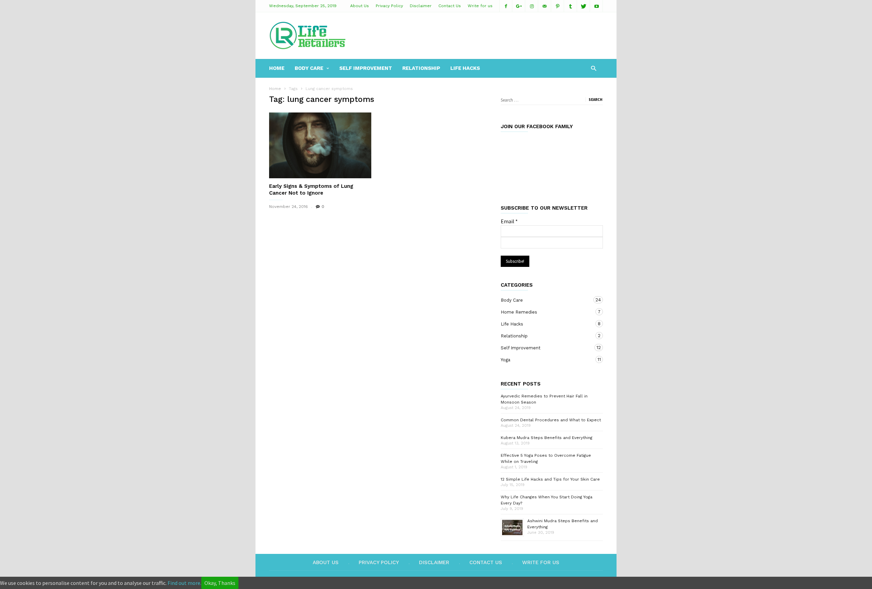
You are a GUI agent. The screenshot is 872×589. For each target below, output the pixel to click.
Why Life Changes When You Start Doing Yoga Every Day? (546, 500)
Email (509, 221)
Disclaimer (421, 5)
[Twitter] (583, 6)
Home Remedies (545, 312)
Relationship (545, 335)
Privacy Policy (389, 5)
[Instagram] (531, 6)
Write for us (480, 5)
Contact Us (449, 5)
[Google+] (518, 6)
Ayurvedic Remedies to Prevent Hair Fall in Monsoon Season (544, 399)
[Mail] (544, 6)
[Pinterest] (557, 6)
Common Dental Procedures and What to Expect (551, 420)
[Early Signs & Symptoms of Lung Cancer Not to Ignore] (320, 145)
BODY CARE (309, 68)
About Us (359, 5)
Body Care (545, 300)
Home (275, 88)
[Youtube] (596, 6)
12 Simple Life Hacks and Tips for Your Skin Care (550, 479)
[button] (593, 68)
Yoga (545, 359)
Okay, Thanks (219, 582)
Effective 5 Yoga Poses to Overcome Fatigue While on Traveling (546, 458)
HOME (276, 68)
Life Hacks (465, 68)
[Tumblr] (570, 6)
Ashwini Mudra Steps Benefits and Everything (562, 523)
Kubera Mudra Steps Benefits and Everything (546, 437)
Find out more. (184, 582)
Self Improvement (545, 347)
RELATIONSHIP (421, 68)
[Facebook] (505, 6)
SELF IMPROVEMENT (365, 68)
